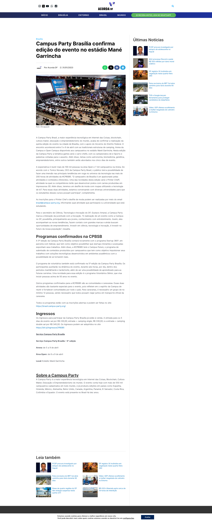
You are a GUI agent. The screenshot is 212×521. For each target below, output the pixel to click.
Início (44, 15)
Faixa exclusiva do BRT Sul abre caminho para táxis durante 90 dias (65, 478)
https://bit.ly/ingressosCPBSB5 (50, 327)
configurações (128, 518)
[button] (173, 6)
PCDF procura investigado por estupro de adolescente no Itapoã (64, 465)
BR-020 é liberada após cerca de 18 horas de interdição (112, 489)
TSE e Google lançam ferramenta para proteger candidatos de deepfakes (159, 97)
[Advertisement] (107, 27)
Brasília (63, 15)
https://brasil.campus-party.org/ (51, 306)
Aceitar (147, 517)
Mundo (121, 15)
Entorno (84, 15)
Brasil (103, 15)
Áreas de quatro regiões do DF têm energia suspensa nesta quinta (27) (64, 490)
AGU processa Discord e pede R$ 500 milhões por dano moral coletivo (161, 61)
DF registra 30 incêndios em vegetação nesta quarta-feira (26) (110, 465)
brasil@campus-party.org (48, 203)
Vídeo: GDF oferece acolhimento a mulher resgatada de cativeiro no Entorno (112, 478)
